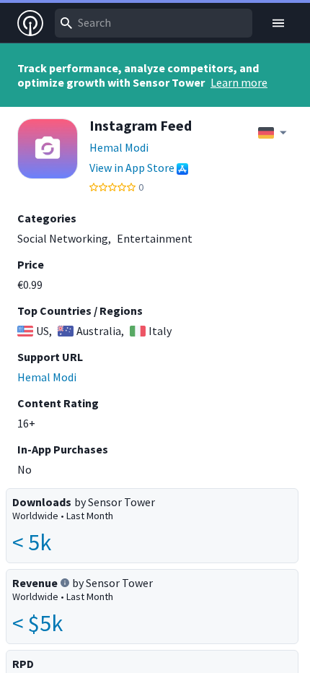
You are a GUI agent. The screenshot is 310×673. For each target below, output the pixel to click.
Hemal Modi (119, 147)
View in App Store (131, 167)
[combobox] (153, 23)
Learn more (239, 82)
